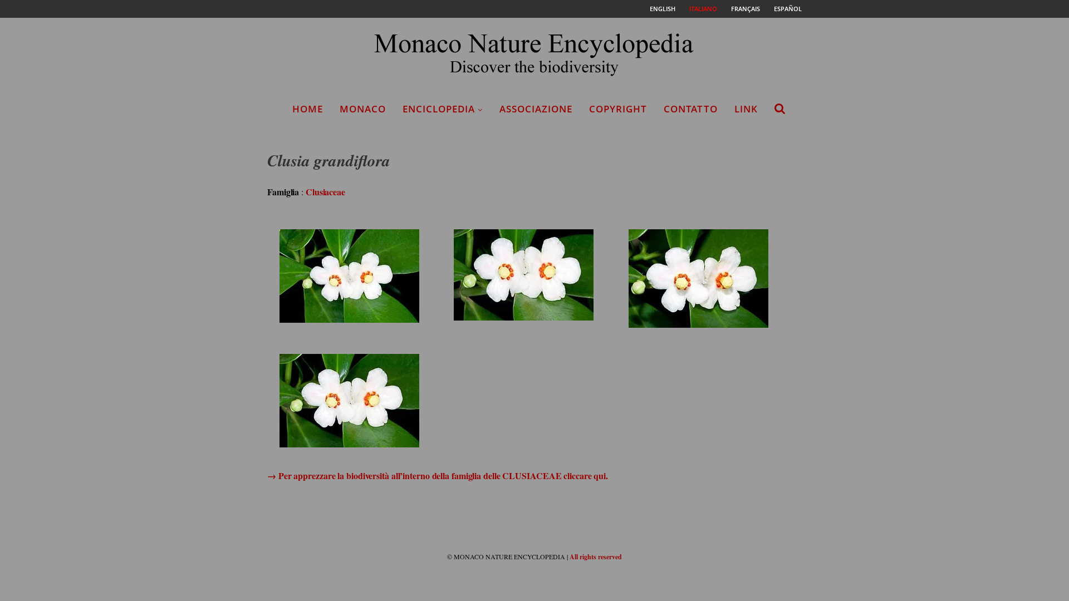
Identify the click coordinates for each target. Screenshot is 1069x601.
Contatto (691, 108)
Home (307, 108)
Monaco (363, 108)
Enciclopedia (439, 108)
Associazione (535, 108)
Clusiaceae (325, 191)
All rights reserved (596, 556)
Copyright (618, 108)
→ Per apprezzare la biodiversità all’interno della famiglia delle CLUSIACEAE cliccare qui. (437, 475)
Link (746, 108)
